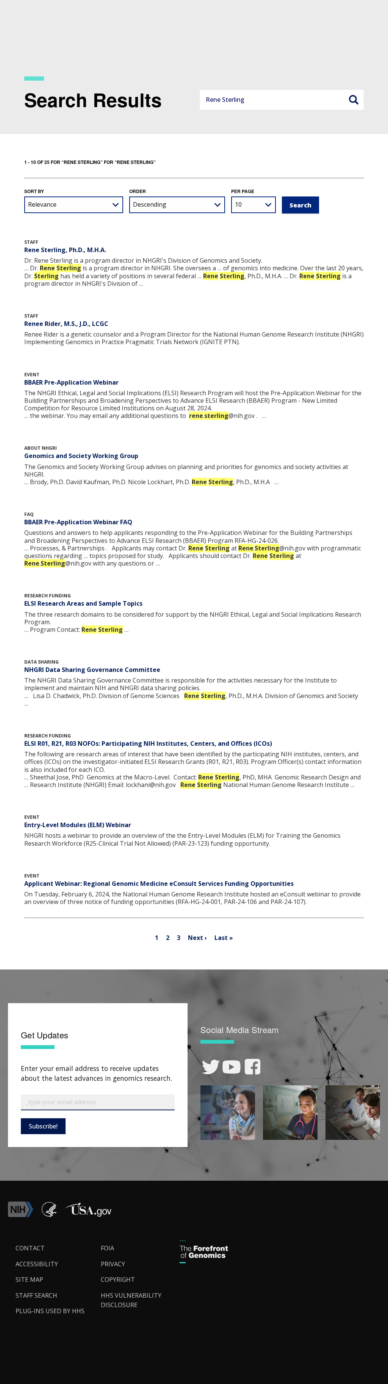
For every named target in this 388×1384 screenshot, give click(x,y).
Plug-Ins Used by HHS (50, 1311)
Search (353, 99)
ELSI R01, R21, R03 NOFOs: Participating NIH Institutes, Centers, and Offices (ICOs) (148, 743)
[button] (88, 1215)
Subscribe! (43, 1126)
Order (137, 191)
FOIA (107, 1248)
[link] (210, 1067)
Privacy (113, 1264)
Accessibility (37, 1264)
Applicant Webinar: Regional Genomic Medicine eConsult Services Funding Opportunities (159, 883)
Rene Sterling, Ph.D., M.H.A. (65, 250)
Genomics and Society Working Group (81, 456)
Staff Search (36, 1295)
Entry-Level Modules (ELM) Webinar (77, 825)
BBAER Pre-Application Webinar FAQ (78, 522)
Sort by (34, 191)
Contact (30, 1248)
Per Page (242, 191)
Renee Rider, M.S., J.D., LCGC (66, 324)
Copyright (118, 1279)
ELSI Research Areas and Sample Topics (83, 603)
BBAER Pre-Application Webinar (71, 382)
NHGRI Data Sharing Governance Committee (92, 670)
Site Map (29, 1279)
